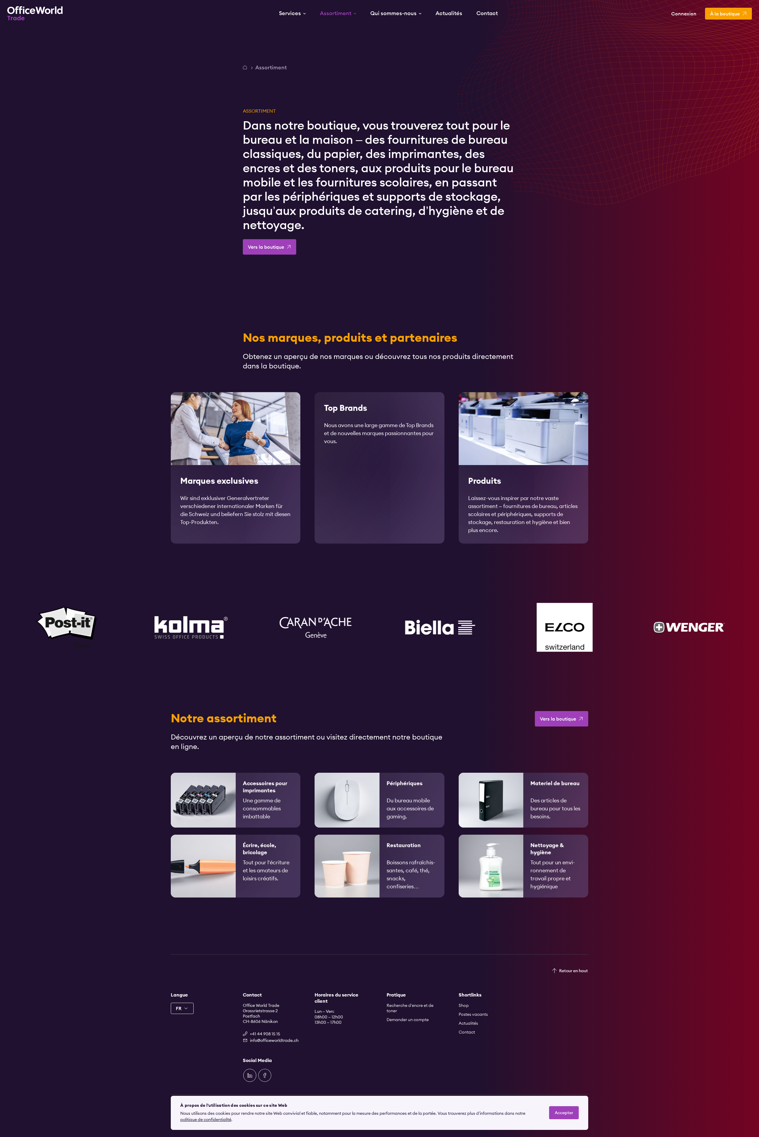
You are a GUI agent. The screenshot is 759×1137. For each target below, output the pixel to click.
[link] (235, 468)
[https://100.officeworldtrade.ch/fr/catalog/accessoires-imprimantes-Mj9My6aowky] (235, 800)
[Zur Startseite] (35, 13)
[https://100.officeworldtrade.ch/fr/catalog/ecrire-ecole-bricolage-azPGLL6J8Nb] (235, 866)
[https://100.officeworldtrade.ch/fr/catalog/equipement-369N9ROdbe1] (523, 866)
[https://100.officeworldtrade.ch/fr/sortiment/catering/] (379, 866)
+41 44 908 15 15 (265, 1034)
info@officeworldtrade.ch (274, 1040)
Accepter (564, 1112)
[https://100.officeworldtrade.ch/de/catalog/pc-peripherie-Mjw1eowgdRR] (379, 800)
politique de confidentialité (205, 1119)
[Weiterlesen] (235, 468)
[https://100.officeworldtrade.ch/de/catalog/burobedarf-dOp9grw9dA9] (523, 800)
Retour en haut (573, 970)
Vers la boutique (266, 247)
